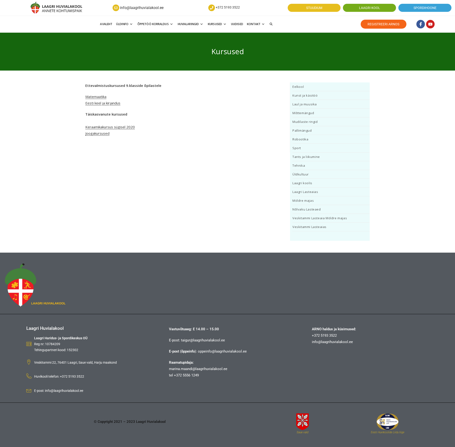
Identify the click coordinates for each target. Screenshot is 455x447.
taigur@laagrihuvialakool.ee (203, 340)
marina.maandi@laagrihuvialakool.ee (198, 369)
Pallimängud (302, 130)
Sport (296, 148)
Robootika (300, 139)
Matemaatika (95, 96)
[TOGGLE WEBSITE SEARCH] (271, 24)
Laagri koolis (302, 183)
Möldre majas (303, 200)
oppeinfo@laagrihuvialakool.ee (222, 351)
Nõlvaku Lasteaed (306, 209)
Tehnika (298, 165)
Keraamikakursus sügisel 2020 (110, 127)
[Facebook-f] (420, 24)
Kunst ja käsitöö (305, 95)
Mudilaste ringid (305, 122)
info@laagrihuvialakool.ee (142, 7)
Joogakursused (97, 133)
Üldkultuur (300, 174)
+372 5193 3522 (228, 7)
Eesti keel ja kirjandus (102, 103)
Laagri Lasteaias (305, 192)
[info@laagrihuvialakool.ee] (116, 7)
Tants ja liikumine (306, 157)
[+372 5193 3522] (211, 7)
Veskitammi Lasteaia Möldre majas (319, 218)
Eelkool (298, 87)
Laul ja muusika (304, 104)
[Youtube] (430, 24)
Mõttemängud (303, 113)
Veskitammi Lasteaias (309, 227)
